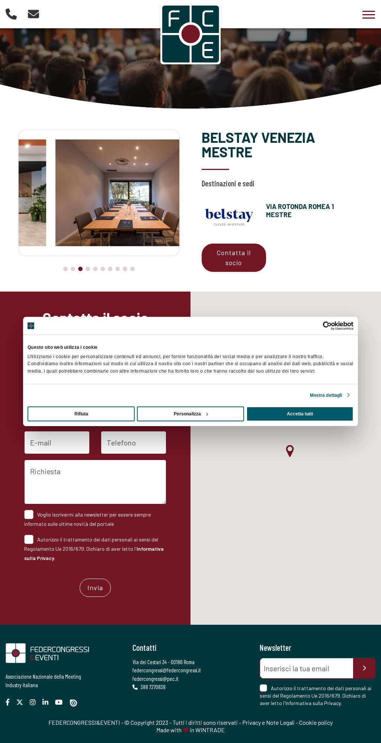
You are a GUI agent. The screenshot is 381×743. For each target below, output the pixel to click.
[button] (65, 269)
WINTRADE (210, 729)
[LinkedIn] (48, 702)
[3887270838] (11, 13)
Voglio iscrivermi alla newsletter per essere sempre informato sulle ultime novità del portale (87, 519)
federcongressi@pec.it (155, 678)
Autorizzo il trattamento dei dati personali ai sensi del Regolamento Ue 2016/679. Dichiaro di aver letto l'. (94, 548)
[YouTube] (61, 702)
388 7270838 (153, 687)
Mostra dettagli (326, 395)
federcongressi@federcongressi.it (166, 670)
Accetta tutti (300, 413)
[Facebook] (10, 702)
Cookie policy (316, 722)
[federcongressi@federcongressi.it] (33, 13)
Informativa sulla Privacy (312, 703)
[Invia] (364, 668)
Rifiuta (81, 413)
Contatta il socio (234, 257)
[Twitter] (22, 702)
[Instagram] (35, 702)
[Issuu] (76, 703)
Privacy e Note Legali (268, 722)
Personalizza (187, 413)
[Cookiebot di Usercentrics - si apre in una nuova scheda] (320, 325)
